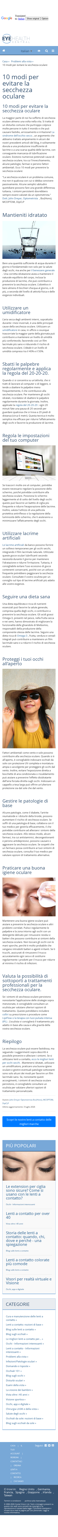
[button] (39, 50)
